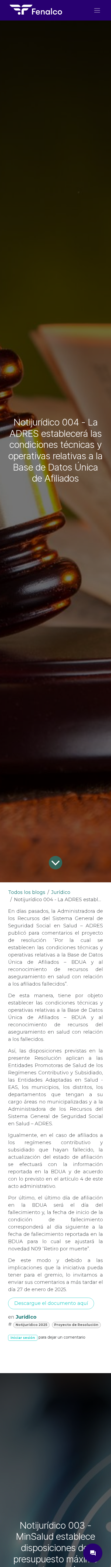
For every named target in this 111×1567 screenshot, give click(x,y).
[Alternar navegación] (97, 10)
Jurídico (60, 892)
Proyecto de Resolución (76, 1325)
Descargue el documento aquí (51, 1303)
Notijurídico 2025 (31, 1325)
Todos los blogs (26, 892)
